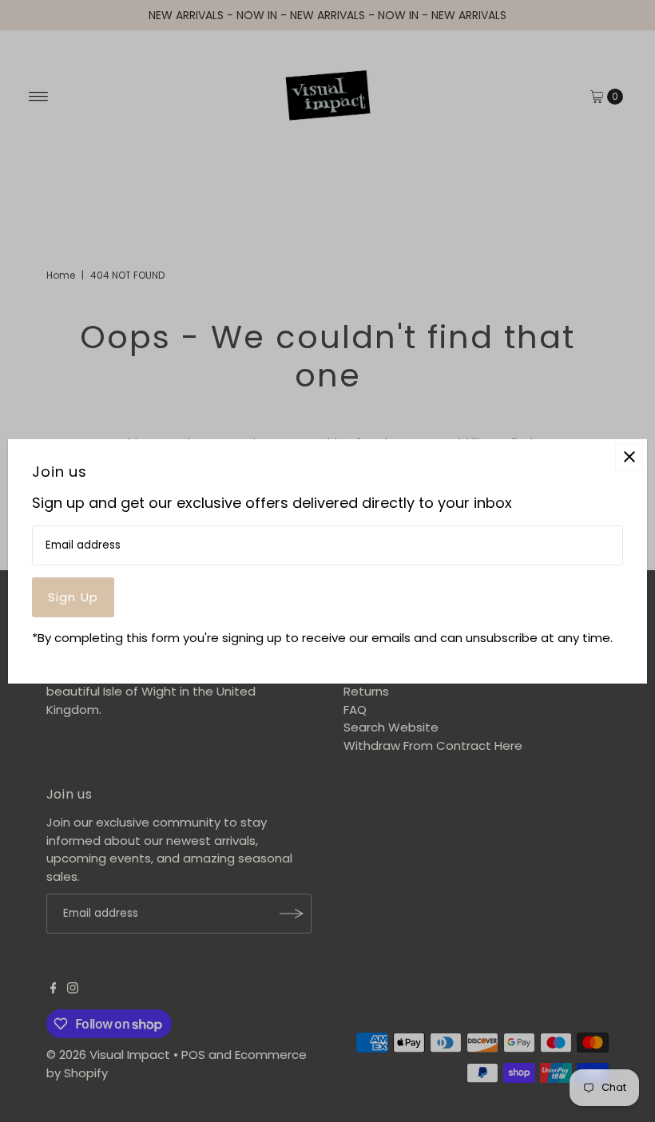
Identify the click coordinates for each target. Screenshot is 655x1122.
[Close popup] (629, 456)
